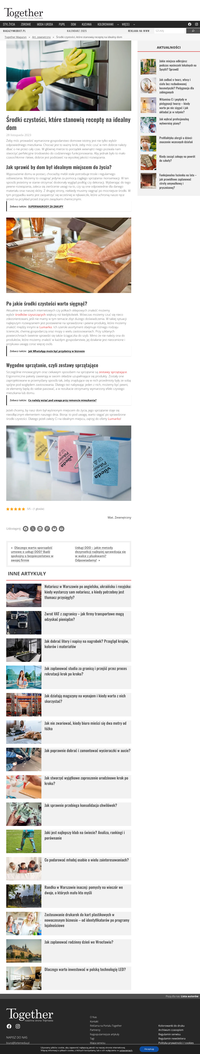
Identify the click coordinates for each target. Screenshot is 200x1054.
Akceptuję (149, 1049)
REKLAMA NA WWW (139, 31)
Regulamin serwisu (169, 1034)
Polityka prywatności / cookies (176, 1043)
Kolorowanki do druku (171, 1025)
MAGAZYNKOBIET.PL (14, 31)
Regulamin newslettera (171, 1038)
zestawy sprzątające (113, 372)
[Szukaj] (193, 30)
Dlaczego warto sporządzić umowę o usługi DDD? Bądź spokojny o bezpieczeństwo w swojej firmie (32, 554)
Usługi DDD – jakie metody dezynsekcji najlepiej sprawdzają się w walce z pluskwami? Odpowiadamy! (100, 554)
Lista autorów (189, 996)
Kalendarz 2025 (77, 31)
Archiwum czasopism (170, 1030)
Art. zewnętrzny (41, 37)
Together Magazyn (16, 37)
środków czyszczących (30, 315)
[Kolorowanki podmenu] (118, 24)
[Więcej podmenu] (134, 24)
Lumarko (45, 327)
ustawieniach (126, 1050)
